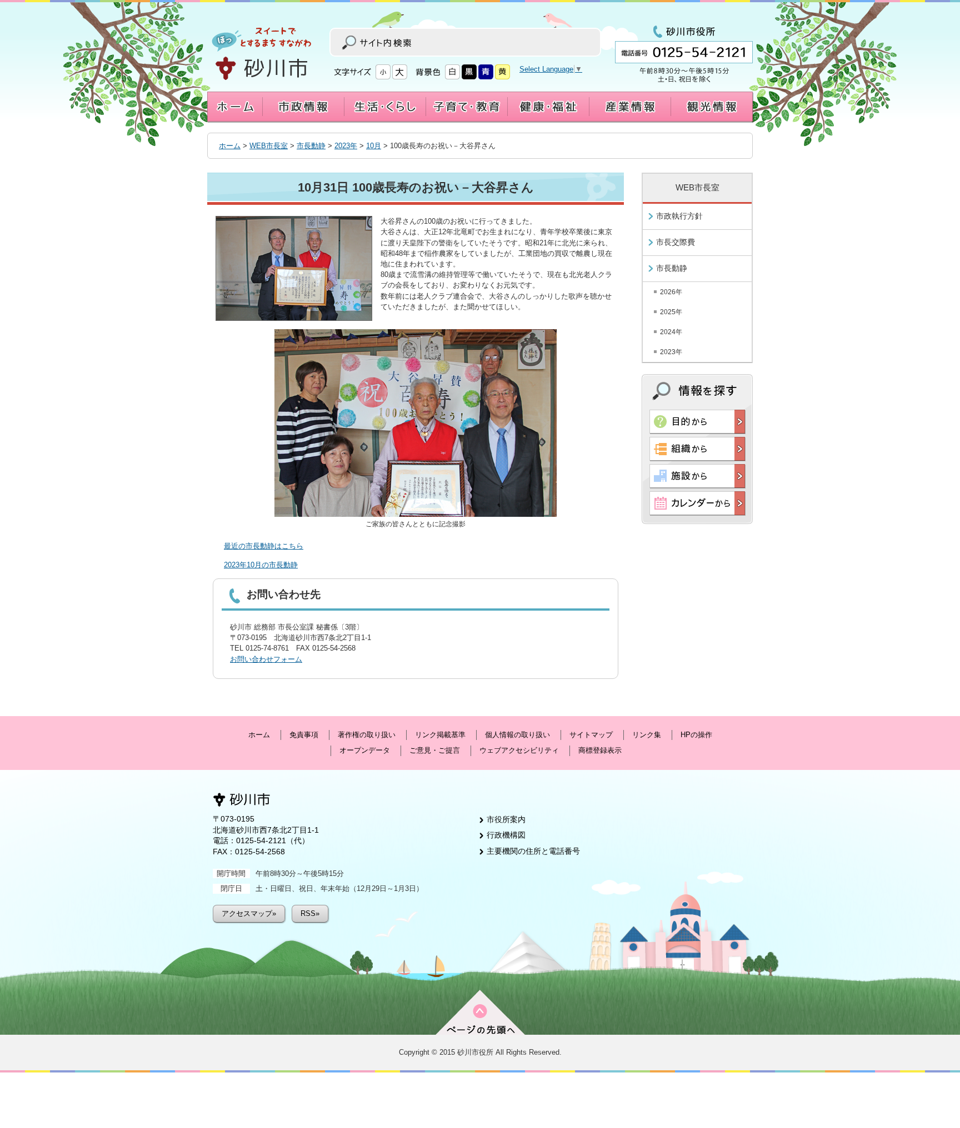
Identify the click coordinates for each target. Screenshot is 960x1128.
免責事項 (303, 735)
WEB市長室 (268, 146)
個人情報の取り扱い (517, 735)
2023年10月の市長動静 (261, 565)
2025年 (671, 312)
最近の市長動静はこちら (263, 546)
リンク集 (646, 735)
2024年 (671, 332)
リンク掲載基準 (440, 735)
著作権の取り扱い (367, 735)
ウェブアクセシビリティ (519, 750)
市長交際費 (675, 242)
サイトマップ (591, 735)
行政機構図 (506, 834)
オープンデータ (364, 750)
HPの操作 (696, 735)
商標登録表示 (600, 750)
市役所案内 (506, 819)
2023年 (345, 146)
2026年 (671, 292)
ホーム (230, 146)
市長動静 (311, 146)
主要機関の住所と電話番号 (533, 851)
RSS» (310, 913)
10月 (373, 146)
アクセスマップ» (249, 913)
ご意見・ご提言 (434, 750)
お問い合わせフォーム (266, 659)
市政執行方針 (679, 216)
